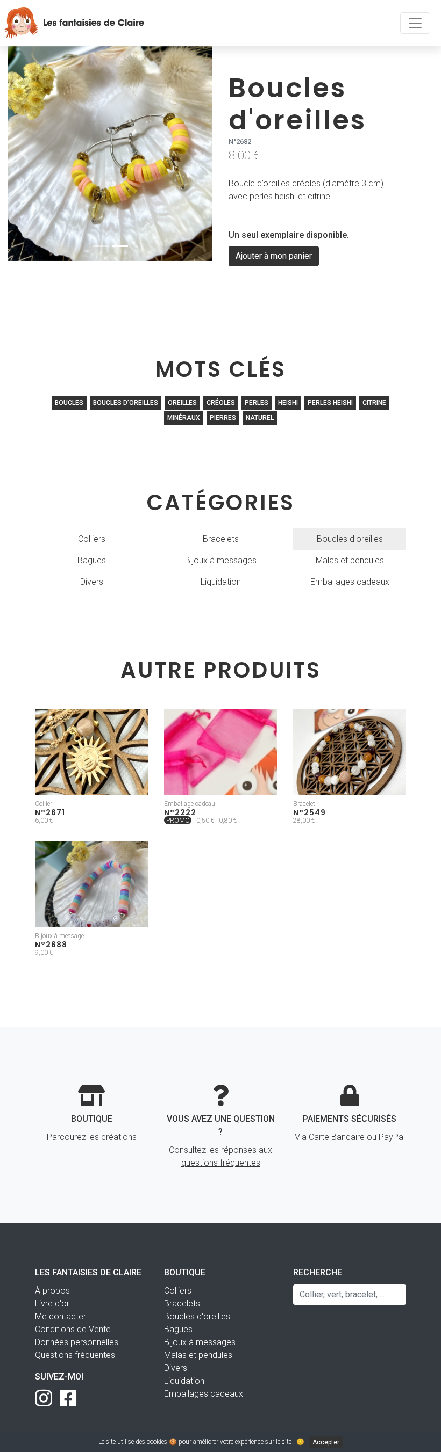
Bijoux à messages (221, 560)
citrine (374, 402)
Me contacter (60, 1316)
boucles (69, 402)
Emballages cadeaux (349, 582)
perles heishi (330, 402)
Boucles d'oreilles (350, 539)
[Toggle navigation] (415, 23)
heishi (288, 402)
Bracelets (221, 539)
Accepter (325, 1442)
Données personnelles (76, 1342)
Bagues (91, 560)
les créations (112, 1137)
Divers (91, 582)
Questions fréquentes (75, 1355)
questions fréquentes (220, 1163)
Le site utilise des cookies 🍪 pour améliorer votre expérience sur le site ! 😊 (218, 1442)
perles (256, 402)
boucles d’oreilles (125, 402)
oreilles (182, 402)
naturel (260, 418)
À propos (52, 1291)
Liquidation (221, 582)
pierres (223, 418)
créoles (221, 402)
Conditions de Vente (73, 1329)
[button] (23, 153)
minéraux (183, 418)
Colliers (91, 539)
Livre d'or (52, 1303)
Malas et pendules (350, 560)
